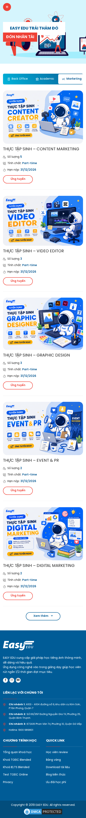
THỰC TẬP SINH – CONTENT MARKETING (41, 149)
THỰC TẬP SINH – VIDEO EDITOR (33, 251)
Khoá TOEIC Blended (17, 760)
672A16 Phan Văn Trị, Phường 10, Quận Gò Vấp (54, 724)
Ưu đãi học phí (56, 782)
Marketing (74, 78)
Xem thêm (41, 616)
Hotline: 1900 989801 (21, 730)
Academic (47, 78)
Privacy (8, 782)
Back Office (20, 78)
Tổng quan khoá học (17, 752)
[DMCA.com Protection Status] (43, 811)
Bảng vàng (53, 760)
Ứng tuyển (18, 179)
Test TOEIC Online (15, 774)
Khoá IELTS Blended (16, 767)
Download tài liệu (58, 767)
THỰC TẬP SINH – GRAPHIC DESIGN (36, 355)
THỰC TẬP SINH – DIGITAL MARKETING (39, 566)
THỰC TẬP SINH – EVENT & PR (31, 461)
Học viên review (57, 752)
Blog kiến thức (56, 774)
